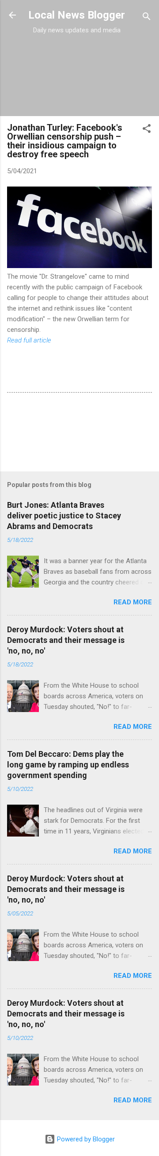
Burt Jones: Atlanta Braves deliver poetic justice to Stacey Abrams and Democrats (64, 515)
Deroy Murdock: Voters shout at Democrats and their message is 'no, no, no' (66, 640)
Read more (133, 602)
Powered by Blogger (85, 1139)
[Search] (146, 17)
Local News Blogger (76, 15)
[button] (146, 130)
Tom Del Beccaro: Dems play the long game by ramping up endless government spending (68, 764)
